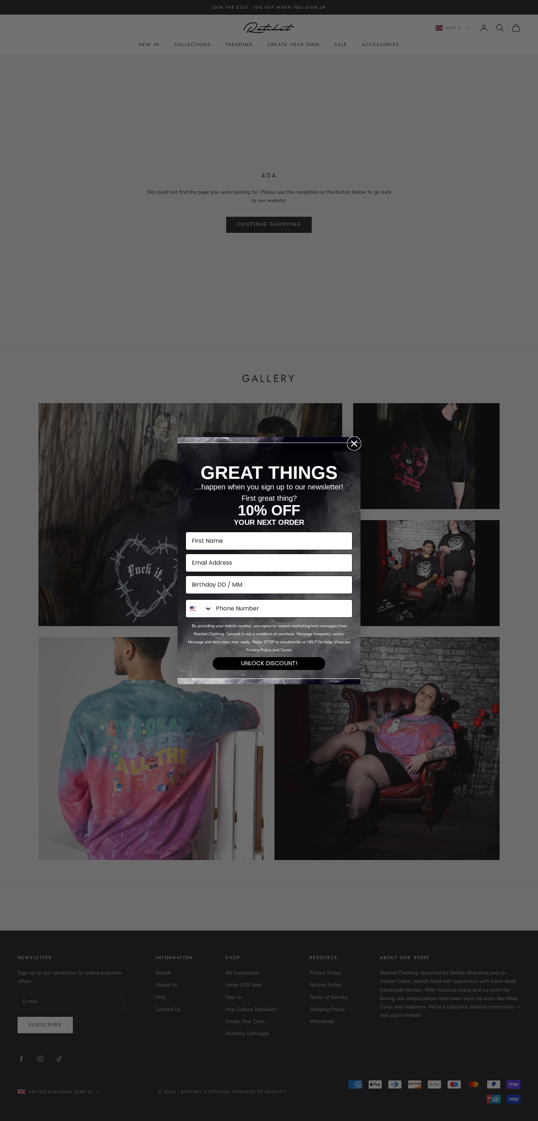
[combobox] (199, 608)
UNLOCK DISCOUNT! (269, 663)
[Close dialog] (354, 443)
